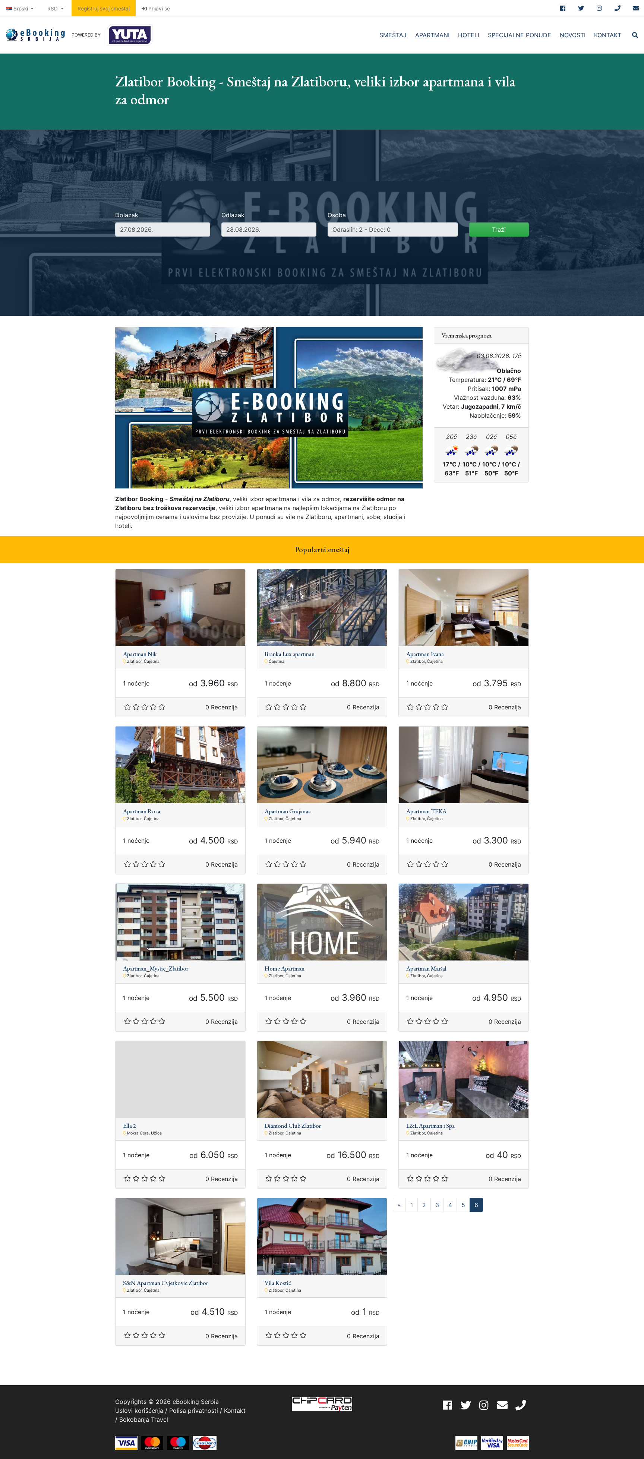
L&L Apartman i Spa (430, 1126)
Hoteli (468, 35)
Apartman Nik (140, 654)
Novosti (572, 35)
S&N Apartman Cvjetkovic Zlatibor (165, 1283)
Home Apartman (284, 968)
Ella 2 (129, 1126)
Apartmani (432, 35)
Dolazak (126, 215)
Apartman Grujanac (288, 811)
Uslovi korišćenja (139, 1410)
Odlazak (232, 215)
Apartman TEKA (426, 811)
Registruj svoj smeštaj (104, 9)
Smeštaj (393, 35)
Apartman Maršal (426, 968)
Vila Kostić (278, 1283)
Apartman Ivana (425, 654)
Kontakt (607, 35)
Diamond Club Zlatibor (293, 1126)
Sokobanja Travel (143, 1419)
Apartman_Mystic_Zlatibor (155, 968)
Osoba (337, 215)
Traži (499, 229)
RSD (53, 9)
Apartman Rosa (141, 811)
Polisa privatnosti (193, 1410)
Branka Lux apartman (290, 654)
